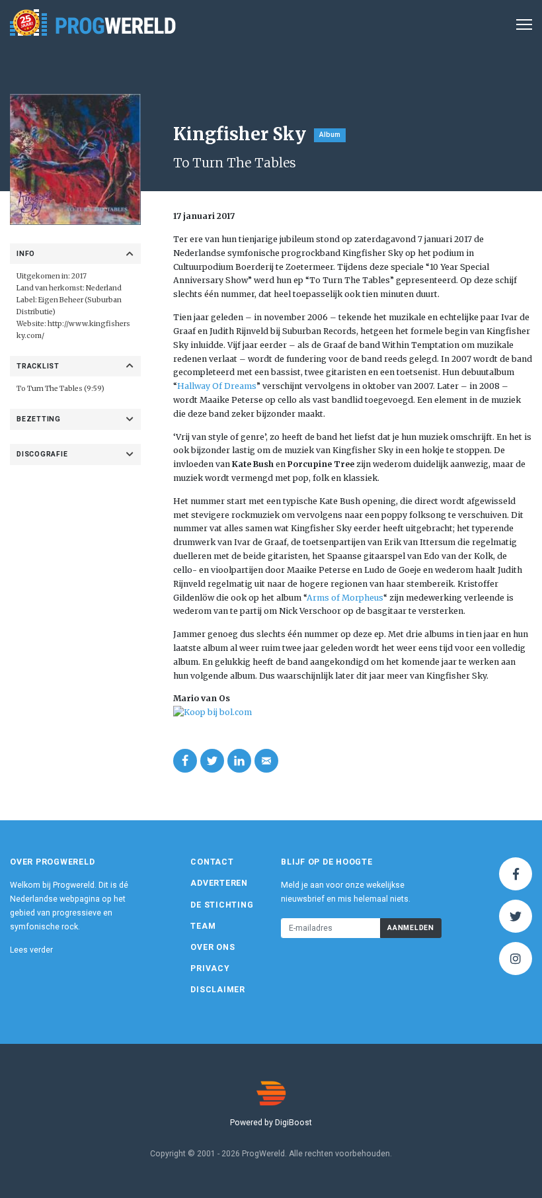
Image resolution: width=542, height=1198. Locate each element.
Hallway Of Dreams (216, 386)
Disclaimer (217, 989)
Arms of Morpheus (345, 598)
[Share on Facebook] (185, 761)
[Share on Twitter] (212, 761)
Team (202, 926)
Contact (211, 862)
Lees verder (31, 950)
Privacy (209, 968)
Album (329, 134)
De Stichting (221, 905)
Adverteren (219, 883)
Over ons (212, 947)
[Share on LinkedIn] (239, 761)
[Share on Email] (266, 761)
